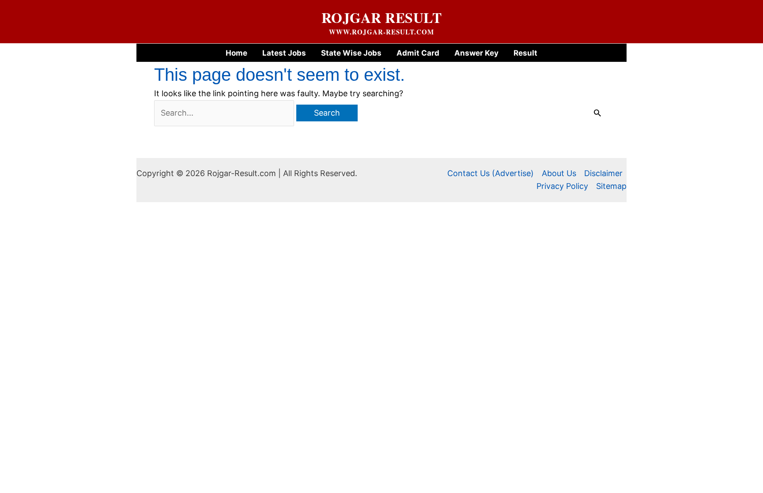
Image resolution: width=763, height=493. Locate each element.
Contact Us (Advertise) (490, 173)
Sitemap (611, 186)
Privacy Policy (562, 186)
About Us (559, 173)
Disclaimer (603, 173)
